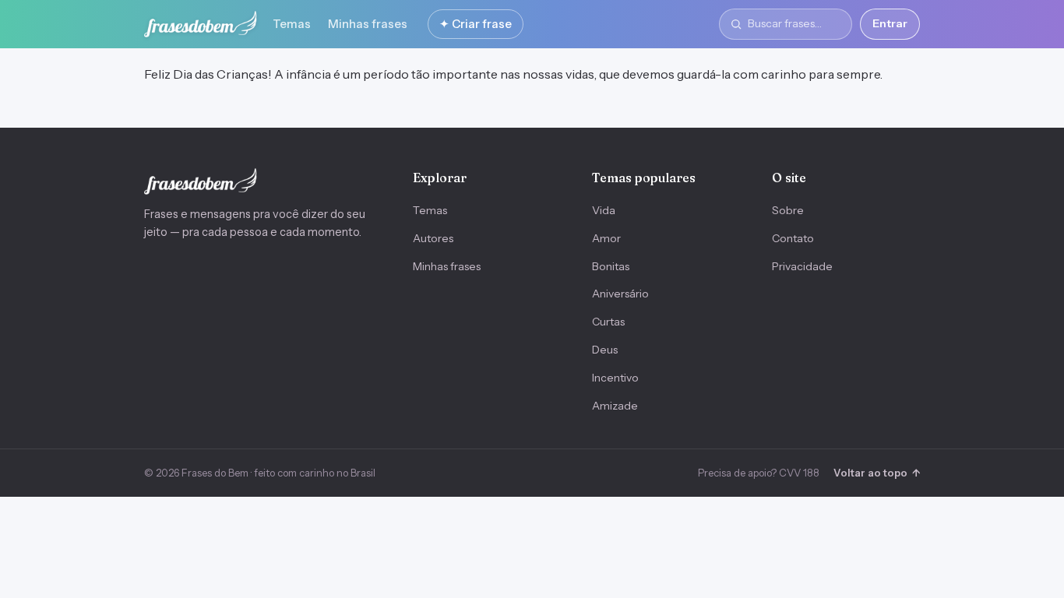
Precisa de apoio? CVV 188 (758, 472)
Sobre (788, 210)
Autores (433, 238)
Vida (603, 210)
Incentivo (615, 378)
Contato (793, 238)
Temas (292, 23)
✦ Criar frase (475, 23)
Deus (605, 350)
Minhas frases (367, 23)
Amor (606, 238)
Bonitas (610, 266)
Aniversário (620, 294)
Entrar (889, 23)
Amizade (615, 406)
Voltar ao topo (876, 472)
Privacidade (802, 266)
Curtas (608, 322)
